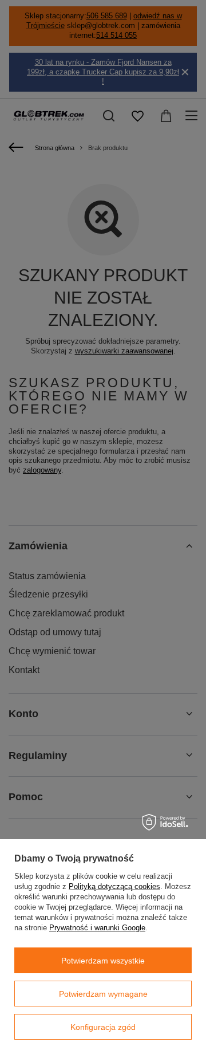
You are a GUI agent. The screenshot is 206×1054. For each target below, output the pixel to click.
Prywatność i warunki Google (97, 927)
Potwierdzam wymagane (103, 993)
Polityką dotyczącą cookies (114, 886)
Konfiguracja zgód (103, 1027)
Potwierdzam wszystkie (103, 960)
